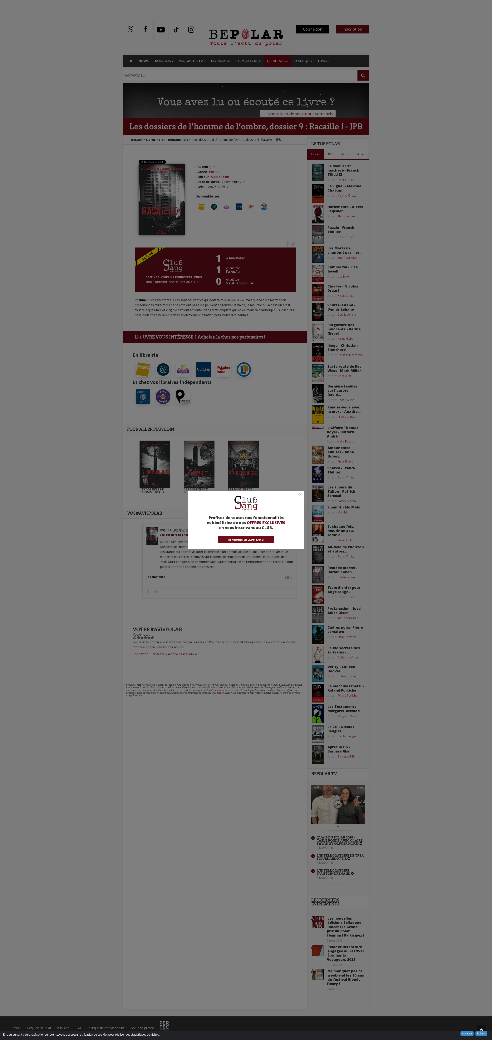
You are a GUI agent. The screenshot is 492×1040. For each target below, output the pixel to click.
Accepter (467, 1033)
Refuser (481, 1033)
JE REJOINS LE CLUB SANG (246, 539)
